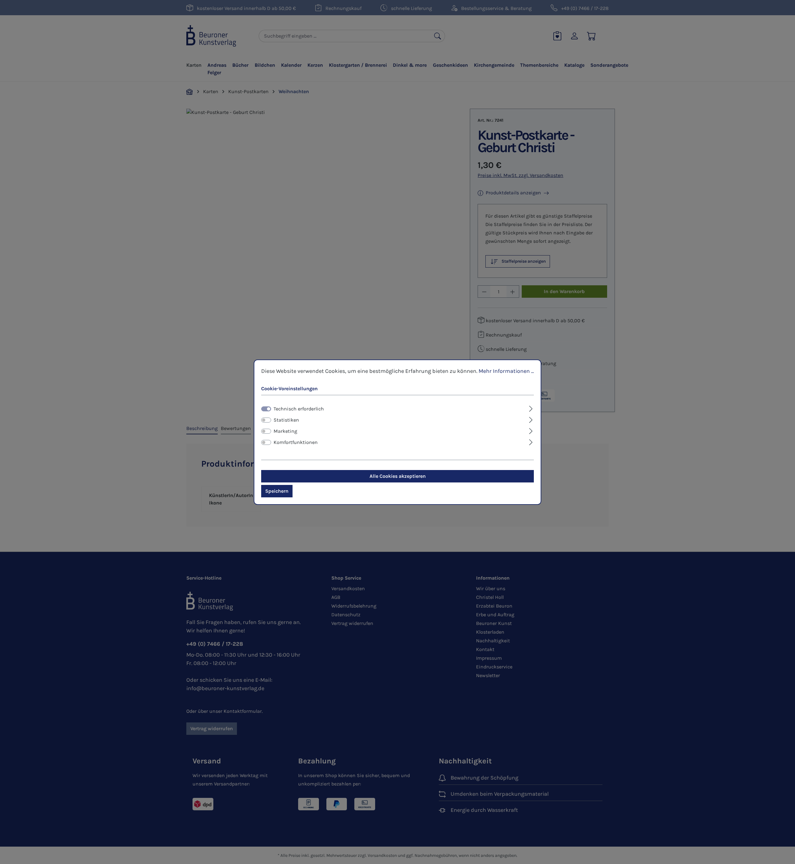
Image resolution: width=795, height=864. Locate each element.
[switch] (266, 420)
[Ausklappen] (531, 408)
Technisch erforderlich (299, 409)
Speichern (276, 491)
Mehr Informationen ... (506, 370)
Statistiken (286, 420)
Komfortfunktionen (296, 442)
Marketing (285, 431)
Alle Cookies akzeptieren (398, 476)
